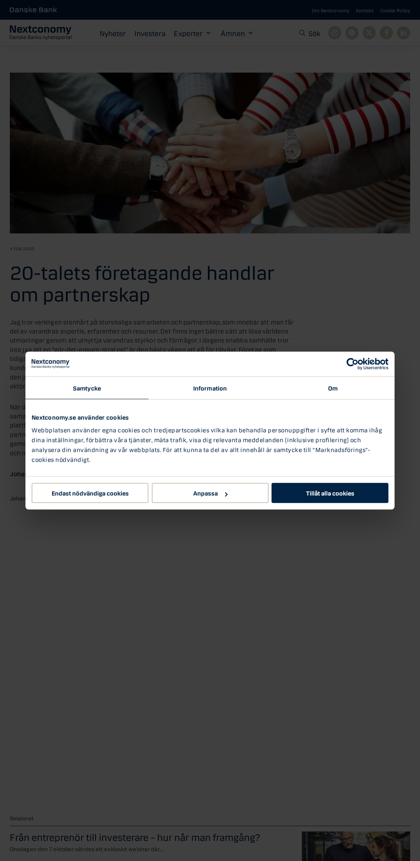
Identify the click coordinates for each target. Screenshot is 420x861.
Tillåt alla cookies (330, 493)
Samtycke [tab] (87, 388)
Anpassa (205, 493)
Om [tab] (333, 388)
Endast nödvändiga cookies (90, 493)
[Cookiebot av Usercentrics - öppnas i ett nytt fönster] (352, 364)
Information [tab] (210, 388)
